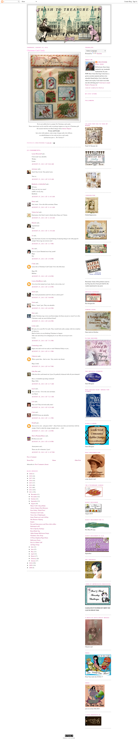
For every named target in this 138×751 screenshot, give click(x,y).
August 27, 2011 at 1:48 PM (43, 431)
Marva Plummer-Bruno (38, 436)
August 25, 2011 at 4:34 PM (43, 287)
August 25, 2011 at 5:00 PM (43, 297)
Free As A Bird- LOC (36, 542)
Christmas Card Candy (37, 513)
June (32, 549)
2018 (31, 476)
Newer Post (30, 460)
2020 (31, 474)
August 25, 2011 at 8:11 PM (43, 351)
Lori (33, 401)
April (32, 554)
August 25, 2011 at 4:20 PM (43, 276)
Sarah (33, 292)
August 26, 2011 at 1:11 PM (43, 418)
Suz (33, 248)
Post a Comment (31, 457)
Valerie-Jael (35, 212)
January (33, 561)
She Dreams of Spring (36, 519)
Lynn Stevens (102, 62)
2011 (31, 492)
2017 (31, 478)
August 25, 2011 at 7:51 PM (43, 341)
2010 (31, 563)
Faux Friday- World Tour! (37, 510)
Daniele (34, 223)
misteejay (34, 169)
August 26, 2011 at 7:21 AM (43, 397)
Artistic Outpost (66, 128)
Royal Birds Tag (35, 531)
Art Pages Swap (34, 545)
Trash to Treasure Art (69, 9)
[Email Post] (54, 142)
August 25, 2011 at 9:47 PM (43, 366)
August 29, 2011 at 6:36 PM (43, 441)
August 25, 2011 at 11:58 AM (43, 231)
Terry (33, 313)
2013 (31, 487)
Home (54, 460)
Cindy (33, 264)
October (33, 499)
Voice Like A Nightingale (37, 515)
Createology (35, 345)
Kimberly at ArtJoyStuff (39, 184)
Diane (33, 201)
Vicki (33, 302)
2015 (31, 483)
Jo (32, 236)
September (34, 501)
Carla (33, 412)
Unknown (35, 356)
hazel (33, 389)
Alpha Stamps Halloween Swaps (39, 533)
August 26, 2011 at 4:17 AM (43, 384)
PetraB (34, 423)
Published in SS (35, 526)
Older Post (78, 460)
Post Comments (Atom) (41, 464)
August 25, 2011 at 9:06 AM (43, 164)
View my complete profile (94, 88)
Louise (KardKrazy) (37, 281)
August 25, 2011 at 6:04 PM (43, 321)
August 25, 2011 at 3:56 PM (43, 259)
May (32, 552)
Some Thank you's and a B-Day (39, 517)
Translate (99, 53)
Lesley (34, 326)
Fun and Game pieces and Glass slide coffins (43, 524)
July (32, 547)
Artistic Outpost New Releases (39, 508)
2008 (31, 568)
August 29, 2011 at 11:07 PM (43, 452)
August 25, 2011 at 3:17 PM (43, 244)
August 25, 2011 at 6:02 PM (43, 308)
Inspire (32, 522)
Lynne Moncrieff (37, 154)
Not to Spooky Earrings (37, 529)
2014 (31, 485)
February (33, 558)
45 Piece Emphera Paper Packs (39, 538)
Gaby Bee (35, 371)
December (34, 494)
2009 (31, 565)
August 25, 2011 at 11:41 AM (43, 207)
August (33, 503)
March (33, 556)
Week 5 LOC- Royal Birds (37, 506)
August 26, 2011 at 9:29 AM (43, 407)
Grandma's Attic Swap (36, 535)
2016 (31, 480)
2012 (31, 490)
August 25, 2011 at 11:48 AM (43, 218)
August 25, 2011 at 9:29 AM (43, 179)
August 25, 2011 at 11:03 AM (43, 197)
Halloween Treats (35, 540)
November (34, 497)
